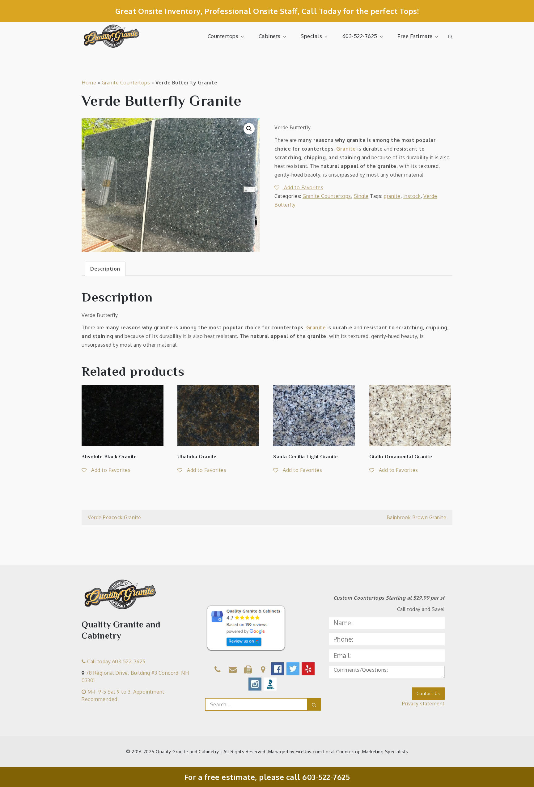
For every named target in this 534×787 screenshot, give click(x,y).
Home (89, 82)
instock (412, 196)
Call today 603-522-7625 (116, 661)
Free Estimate (415, 36)
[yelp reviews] (309, 668)
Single (361, 196)
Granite (346, 149)
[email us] (233, 670)
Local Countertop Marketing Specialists (365, 751)
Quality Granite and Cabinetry (187, 751)
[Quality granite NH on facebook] (278, 668)
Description (105, 269)
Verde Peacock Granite (114, 517)
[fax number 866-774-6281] (248, 670)
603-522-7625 (359, 36)
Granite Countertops (126, 82)
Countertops (223, 36)
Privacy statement (423, 703)
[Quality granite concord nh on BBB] (271, 684)
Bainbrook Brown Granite (417, 517)
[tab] (105, 269)
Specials (311, 36)
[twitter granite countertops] (293, 668)
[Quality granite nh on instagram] (255, 684)
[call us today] (217, 670)
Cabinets (270, 36)
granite (392, 196)
